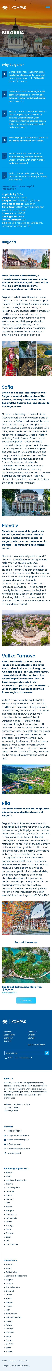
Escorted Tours (38, 1044)
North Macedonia (13, 1317)
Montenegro (11, 1214)
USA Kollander (12, 1244)
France (9, 1195)
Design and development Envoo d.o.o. (16, 1366)
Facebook (32, 1032)
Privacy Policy (24, 1361)
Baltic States (11, 1272)
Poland (9, 1221)
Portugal (9, 1225)
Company (8, 1038)
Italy (8, 1203)
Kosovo (9, 1206)
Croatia (9, 1184)
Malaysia (10, 1210)
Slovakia (9, 1340)
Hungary (9, 1199)
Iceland (9, 1306)
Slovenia (9, 1233)
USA (7, 1240)
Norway (9, 1321)
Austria (9, 1176)
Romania (10, 1332)
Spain (8, 1237)
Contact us (26, 1000)
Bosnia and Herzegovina (16, 1180)
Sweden (9, 1351)
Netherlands (11, 1218)
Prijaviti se (47, 1053)
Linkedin (31, 1035)
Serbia (8, 1229)
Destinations (9, 1035)
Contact (7, 1041)
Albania (9, 1172)
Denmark (10, 1191)
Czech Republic (13, 1187)
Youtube (31, 1038)
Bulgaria (9, 1279)
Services (7, 1032)
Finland (9, 1294)
